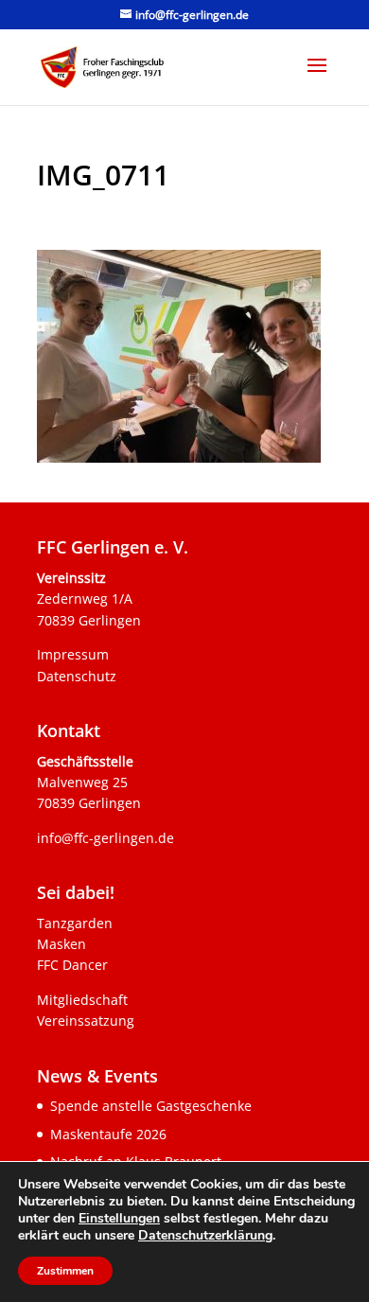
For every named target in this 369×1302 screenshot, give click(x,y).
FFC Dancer (72, 965)
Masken (61, 944)
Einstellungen (119, 1218)
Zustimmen (65, 1270)
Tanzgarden (75, 923)
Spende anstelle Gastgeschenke (151, 1106)
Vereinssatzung (85, 1020)
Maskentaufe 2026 (108, 1134)
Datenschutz (76, 676)
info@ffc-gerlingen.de (105, 838)
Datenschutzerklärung (205, 1235)
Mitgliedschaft (82, 1000)
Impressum (73, 654)
